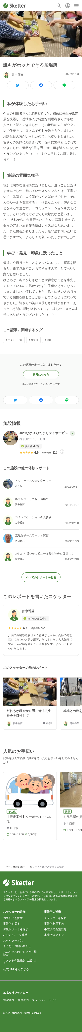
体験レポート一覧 (22, 866)
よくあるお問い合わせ (17, 946)
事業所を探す (11, 923)
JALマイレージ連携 (15, 934)
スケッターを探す (55, 918)
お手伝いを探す (13, 918)
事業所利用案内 (54, 923)
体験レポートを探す (15, 929)
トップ (6, 866)
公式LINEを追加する (16, 969)
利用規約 (23, 1000)
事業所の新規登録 (55, 929)
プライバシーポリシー (46, 1000)
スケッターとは (13, 940)
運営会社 (8, 1000)
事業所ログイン (54, 934)
